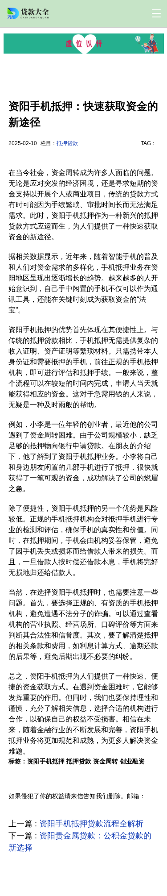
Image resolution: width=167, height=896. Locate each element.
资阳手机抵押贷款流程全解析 (91, 823)
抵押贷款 (67, 143)
